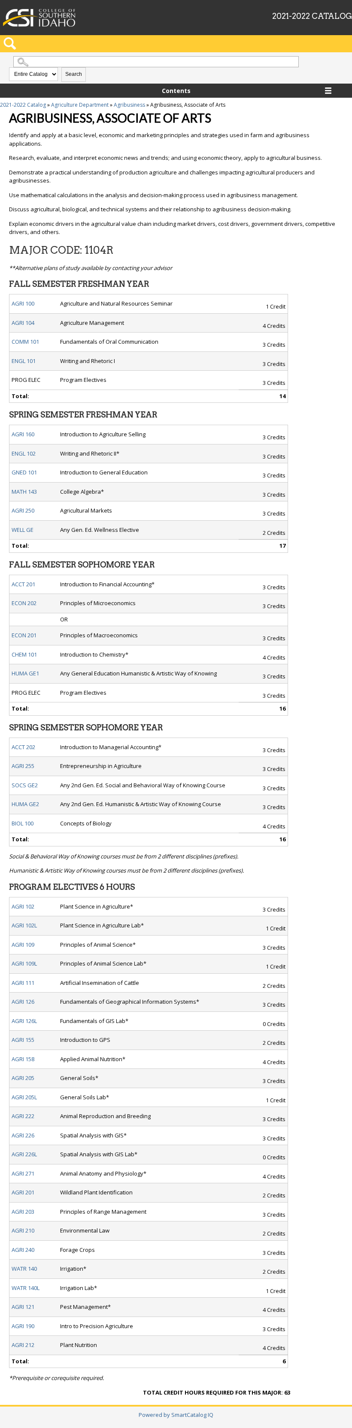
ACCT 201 (23, 584)
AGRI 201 (23, 1192)
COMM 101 (25, 341)
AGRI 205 (23, 1078)
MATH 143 (24, 491)
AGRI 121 (23, 1307)
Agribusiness (129, 104)
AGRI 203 (23, 1211)
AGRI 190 (23, 1326)
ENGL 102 (24, 453)
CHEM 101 (24, 654)
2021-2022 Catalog (23, 104)
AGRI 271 (23, 1173)
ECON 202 (24, 603)
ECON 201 (24, 635)
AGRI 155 (23, 1040)
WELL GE (22, 530)
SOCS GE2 (25, 785)
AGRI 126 (23, 1001)
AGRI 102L (24, 925)
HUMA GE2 (25, 804)
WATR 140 (24, 1268)
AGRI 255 (23, 766)
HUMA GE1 (25, 673)
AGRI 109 (23, 944)
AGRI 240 (23, 1250)
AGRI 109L (24, 963)
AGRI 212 (23, 1345)
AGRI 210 (23, 1230)
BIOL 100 (22, 823)
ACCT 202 (23, 747)
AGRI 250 (23, 510)
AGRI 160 (23, 434)
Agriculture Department (80, 104)
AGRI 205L (24, 1097)
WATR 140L (25, 1288)
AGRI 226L (24, 1154)
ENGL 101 (24, 361)
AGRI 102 (23, 906)
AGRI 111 (23, 983)
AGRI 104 (23, 323)
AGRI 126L (24, 1021)
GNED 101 (24, 472)
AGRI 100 (23, 303)
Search (73, 74)
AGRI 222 (23, 1116)
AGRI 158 (23, 1059)
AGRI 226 (23, 1135)
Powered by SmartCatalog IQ (176, 1415)
